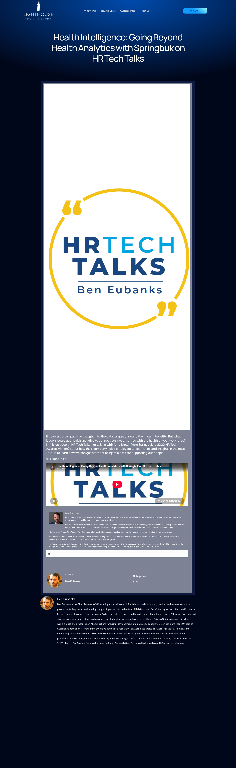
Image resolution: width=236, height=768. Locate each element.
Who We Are (90, 10)
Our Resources (127, 10)
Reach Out (145, 10)
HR (136, 581)
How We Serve (108, 10)
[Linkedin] (49, 553)
